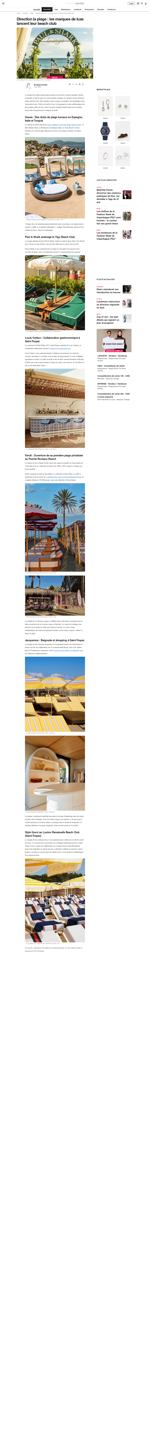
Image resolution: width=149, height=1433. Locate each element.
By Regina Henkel (40, 85)
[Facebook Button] (73, 84)
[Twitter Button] (69, 84)
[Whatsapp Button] (83, 84)
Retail (32, 13)
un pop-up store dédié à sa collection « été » (68, 650)
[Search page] (142, 3)
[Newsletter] (138, 3)
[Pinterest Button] (79, 84)
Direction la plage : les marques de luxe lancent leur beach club (55, 13)
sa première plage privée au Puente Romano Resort (63, 477)
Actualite (25, 13)
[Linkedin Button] (76, 84)
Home (18, 13)
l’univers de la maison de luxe (60, 348)
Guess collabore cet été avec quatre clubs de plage (64, 124)
